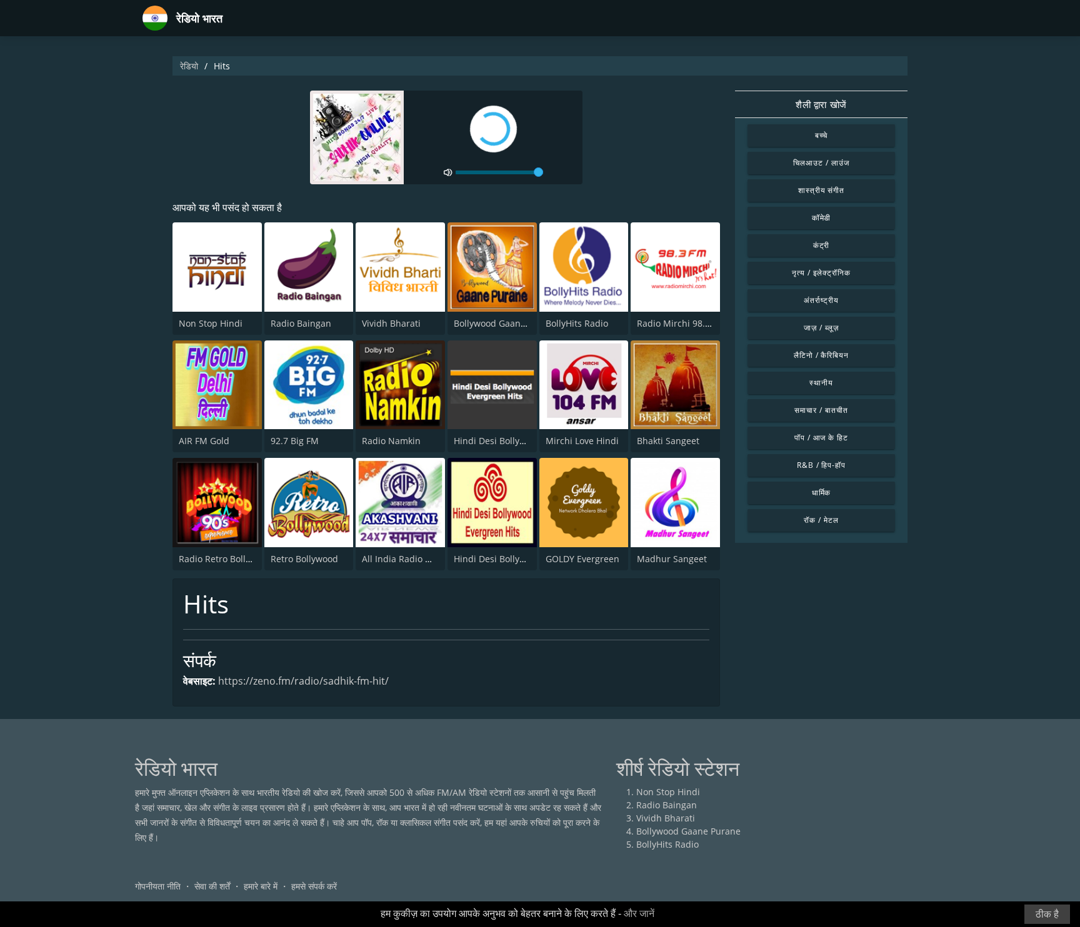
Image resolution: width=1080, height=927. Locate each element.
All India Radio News (405, 559)
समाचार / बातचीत (821, 410)
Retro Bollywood (304, 559)
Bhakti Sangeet (668, 441)
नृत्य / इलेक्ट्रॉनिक (821, 272)
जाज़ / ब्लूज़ (821, 327)
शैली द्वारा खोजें (821, 104)
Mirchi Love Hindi (582, 441)
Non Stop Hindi (210, 323)
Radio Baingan (301, 323)
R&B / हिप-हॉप (821, 465)
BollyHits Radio (577, 323)
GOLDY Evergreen (582, 559)
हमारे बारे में (261, 886)
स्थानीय (821, 382)
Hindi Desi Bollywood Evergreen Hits (530, 441)
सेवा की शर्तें (212, 886)
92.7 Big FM (295, 441)
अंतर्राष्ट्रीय (821, 300)
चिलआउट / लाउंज (821, 162)
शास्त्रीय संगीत (821, 190)
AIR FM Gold (204, 441)
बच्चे (821, 135)
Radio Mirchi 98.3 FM (681, 323)
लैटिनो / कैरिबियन (821, 355)
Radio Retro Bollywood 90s (234, 559)
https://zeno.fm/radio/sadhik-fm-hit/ (303, 681)
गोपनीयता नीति (158, 886)
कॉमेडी (821, 217)
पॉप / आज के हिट (821, 437)
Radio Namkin (391, 441)
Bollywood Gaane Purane (506, 323)
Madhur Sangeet (672, 559)
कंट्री (821, 245)
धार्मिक (821, 492)
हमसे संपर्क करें (314, 886)
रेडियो (189, 66)
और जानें (639, 913)
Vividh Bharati (391, 323)
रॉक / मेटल (821, 520)
